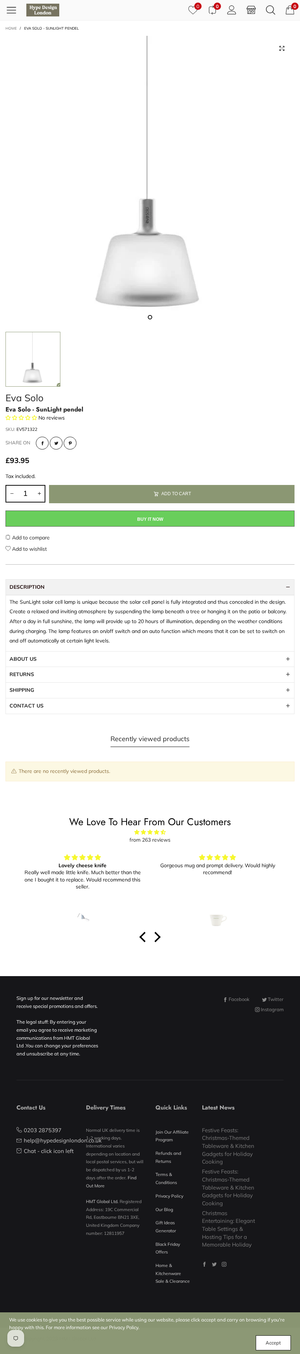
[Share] (42, 443)
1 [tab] (150, 317)
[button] (11, 494)
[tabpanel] (150, 180)
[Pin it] (70, 443)
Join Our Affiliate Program (172, 1136)
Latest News (218, 1107)
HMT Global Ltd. (102, 1201)
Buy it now (150, 519)
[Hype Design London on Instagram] (224, 1264)
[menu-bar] (14, 10)
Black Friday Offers (167, 1248)
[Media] (281, 48)
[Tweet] (56, 443)
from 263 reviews (150, 840)
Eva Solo (24, 398)
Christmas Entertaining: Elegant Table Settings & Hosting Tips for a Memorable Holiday (228, 1229)
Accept (273, 1343)
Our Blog (164, 1209)
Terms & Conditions (166, 1178)
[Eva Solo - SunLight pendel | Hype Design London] (150, 180)
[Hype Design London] (43, 10)
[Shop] (251, 10)
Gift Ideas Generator (165, 1226)
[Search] (270, 10)
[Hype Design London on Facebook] (204, 1264)
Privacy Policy (169, 1196)
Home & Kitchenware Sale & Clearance (172, 1273)
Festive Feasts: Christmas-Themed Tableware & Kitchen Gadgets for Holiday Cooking (228, 1146)
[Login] (231, 10)
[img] (150, 832)
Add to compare (30, 537)
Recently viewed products (150, 739)
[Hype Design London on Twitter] (214, 1264)
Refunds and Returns (168, 1157)
